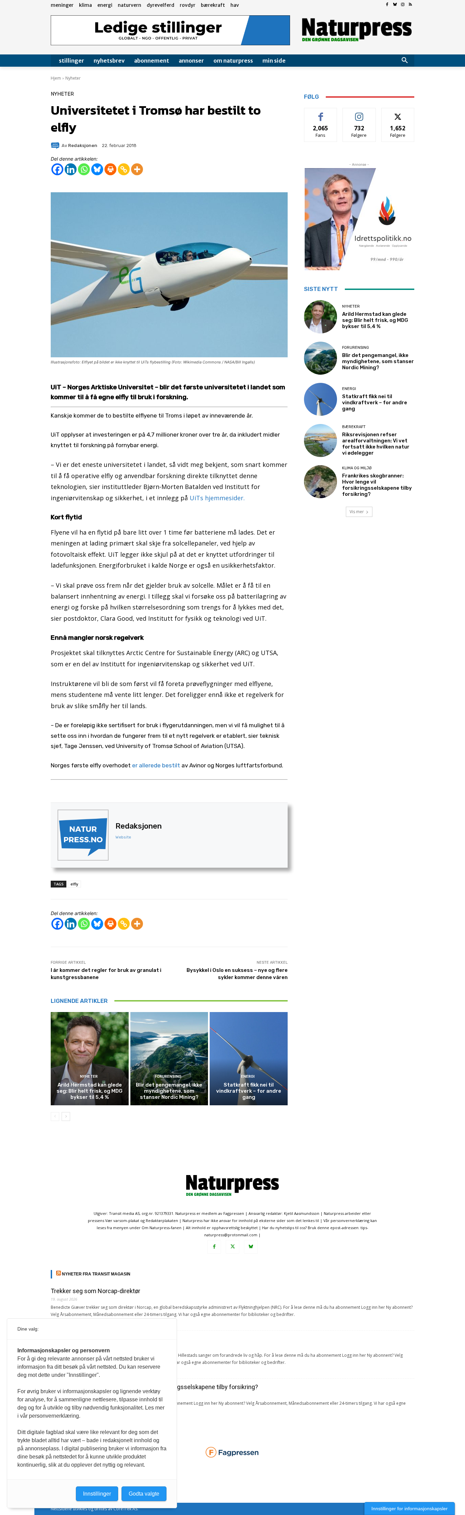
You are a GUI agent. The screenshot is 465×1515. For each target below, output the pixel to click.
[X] (232, 1247)
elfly (74, 883)
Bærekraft (354, 427)
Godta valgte (144, 1494)
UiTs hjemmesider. (217, 498)
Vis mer (357, 512)
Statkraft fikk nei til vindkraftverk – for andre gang (248, 1091)
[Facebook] (387, 5)
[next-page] (66, 1116)
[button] (405, 60)
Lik (321, 113)
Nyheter (73, 78)
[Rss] (410, 5)
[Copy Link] (124, 169)
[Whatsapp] (84, 169)
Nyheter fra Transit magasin (96, 1274)
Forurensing (168, 1076)
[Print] (110, 169)
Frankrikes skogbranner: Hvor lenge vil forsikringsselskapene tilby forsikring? (377, 485)
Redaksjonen (138, 826)
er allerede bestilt (156, 765)
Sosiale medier (359, 113)
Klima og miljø (357, 468)
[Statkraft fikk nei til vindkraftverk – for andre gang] (249, 1058)
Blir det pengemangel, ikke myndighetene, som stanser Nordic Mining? (169, 1091)
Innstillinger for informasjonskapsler (409, 1508)
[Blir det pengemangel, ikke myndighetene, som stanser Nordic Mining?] (169, 1058)
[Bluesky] (395, 5)
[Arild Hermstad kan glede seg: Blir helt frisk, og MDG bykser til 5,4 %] (90, 1058)
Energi (248, 1076)
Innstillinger (97, 1494)
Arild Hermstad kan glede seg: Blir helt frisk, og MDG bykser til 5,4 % (90, 1091)
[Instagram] (402, 5)
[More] (137, 169)
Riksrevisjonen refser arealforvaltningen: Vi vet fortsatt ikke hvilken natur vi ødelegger (376, 443)
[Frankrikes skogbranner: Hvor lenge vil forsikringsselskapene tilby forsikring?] (320, 481)
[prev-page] (55, 1116)
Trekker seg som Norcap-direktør (95, 1290)
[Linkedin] (71, 169)
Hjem (56, 78)
